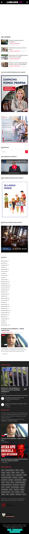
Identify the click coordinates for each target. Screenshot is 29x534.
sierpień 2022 (4, 314)
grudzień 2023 (4, 281)
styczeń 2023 (4, 304)
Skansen (22, 487)
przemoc (8, 487)
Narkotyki (15, 477)
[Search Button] (27, 2)
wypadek (12, 494)
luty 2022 (3, 323)
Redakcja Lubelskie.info (15, 43)
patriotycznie (4, 479)
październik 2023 (5, 285)
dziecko (3, 472)
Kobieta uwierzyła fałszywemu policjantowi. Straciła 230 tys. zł (16, 404)
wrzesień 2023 (4, 288)
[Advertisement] (14, 19)
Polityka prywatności (15, 531)
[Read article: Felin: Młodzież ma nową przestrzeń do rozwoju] (4, 49)
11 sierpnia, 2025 (5, 462)
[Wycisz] (23, 173)
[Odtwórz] (3, 173)
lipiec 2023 (3, 292)
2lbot (3, 470)
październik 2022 (5, 310)
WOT (7, 494)
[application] (14, 167)
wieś (13, 491)
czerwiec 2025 (4, 265)
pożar (3, 487)
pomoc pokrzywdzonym (6, 484)
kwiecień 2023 (4, 298)
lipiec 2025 (3, 263)
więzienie (17, 491)
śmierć (24, 494)
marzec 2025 (4, 271)
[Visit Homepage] (14, 2)
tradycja (22, 489)
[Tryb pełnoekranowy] (26, 173)
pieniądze (11, 479)
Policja (3, 482)
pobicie (24, 479)
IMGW (13, 472)
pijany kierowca (18, 479)
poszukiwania (16, 484)
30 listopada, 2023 (13, 45)
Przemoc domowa (15, 487)
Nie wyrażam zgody (17, 529)
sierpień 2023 (4, 290)
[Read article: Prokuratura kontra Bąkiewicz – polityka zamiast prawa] (14, 340)
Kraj (3, 335)
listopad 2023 (4, 283)
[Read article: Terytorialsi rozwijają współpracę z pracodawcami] (4, 42)
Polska (7, 482)
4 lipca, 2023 (23, 51)
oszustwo (21, 477)
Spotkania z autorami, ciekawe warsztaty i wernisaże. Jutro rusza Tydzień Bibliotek (18, 63)
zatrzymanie (18, 494)
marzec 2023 (4, 300)
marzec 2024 (4, 275)
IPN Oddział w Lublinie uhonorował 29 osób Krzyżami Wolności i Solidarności (14, 398)
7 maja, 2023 (23, 66)
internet (17, 472)
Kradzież (8, 475)
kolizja (22, 472)
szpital (11, 489)
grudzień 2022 (4, 306)
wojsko (3, 494)
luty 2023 (3, 302)
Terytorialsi (16, 489)
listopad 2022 (4, 308)
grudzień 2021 (4, 325)
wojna (22, 491)
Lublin (25, 475)
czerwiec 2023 (4, 294)
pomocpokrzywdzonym (20, 482)
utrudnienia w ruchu (6, 491)
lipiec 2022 (3, 316)
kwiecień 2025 (4, 269)
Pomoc (12, 482)
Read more (5, 353)
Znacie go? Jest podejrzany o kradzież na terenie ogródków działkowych (10, 390)
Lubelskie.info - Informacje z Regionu (9, 420)
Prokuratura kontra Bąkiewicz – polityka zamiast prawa (12, 329)
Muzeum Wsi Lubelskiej (6, 477)
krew (13, 475)
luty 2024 (3, 277)
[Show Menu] (1, 2)
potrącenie (23, 484)
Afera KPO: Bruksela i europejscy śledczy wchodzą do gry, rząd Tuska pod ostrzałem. (14, 459)
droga (22, 470)
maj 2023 (3, 296)
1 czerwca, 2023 (12, 60)
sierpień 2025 (4, 261)
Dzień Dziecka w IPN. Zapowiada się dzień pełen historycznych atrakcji (18, 56)
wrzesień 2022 (4, 312)
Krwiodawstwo (19, 475)
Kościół (3, 475)
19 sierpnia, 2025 (17, 332)
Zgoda (9, 529)
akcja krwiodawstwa (10, 470)
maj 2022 (3, 321)
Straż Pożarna (5, 489)
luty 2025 (3, 273)
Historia (8, 472)
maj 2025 (3, 267)
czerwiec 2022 (4, 318)
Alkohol (17, 470)
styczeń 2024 (4, 279)
